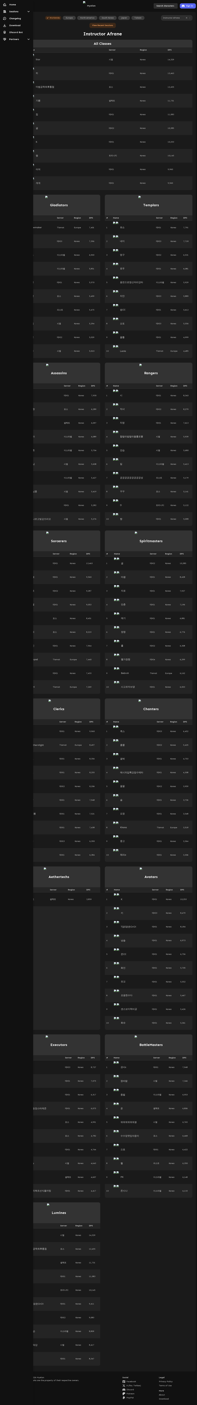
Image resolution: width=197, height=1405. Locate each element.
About (162, 1395)
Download (164, 1399)
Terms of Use (165, 1385)
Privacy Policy (166, 1381)
